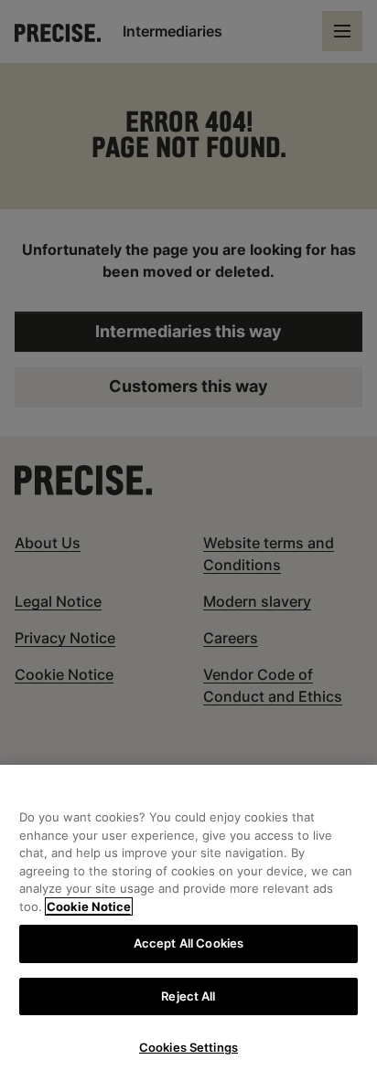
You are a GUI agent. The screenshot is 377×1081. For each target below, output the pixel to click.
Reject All (188, 996)
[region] (188, 923)
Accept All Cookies (188, 943)
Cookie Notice (89, 906)
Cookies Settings (188, 1047)
